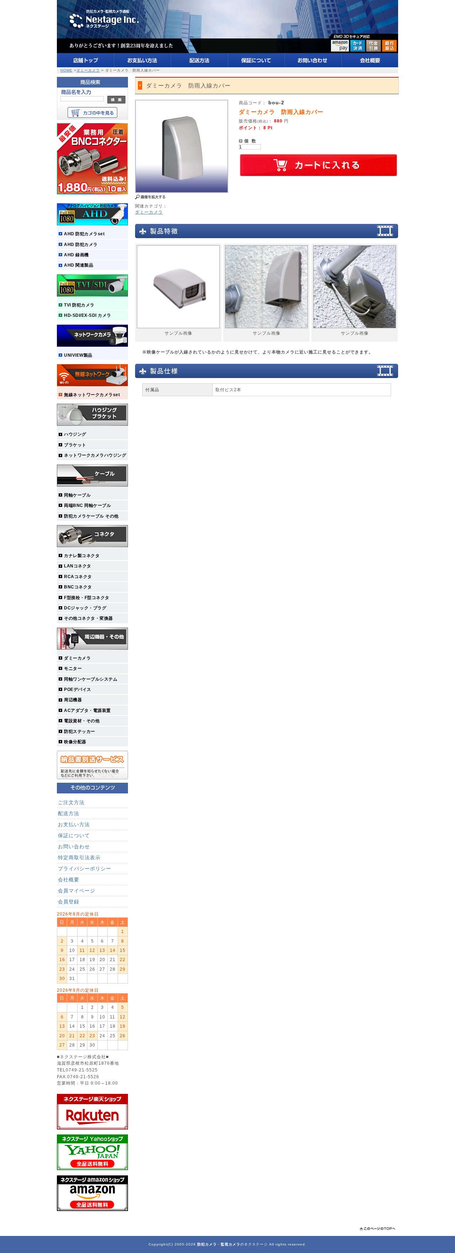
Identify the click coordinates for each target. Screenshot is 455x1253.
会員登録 (68, 902)
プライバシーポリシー (84, 868)
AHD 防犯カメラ (81, 244)
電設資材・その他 (82, 720)
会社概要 (68, 879)
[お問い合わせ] (313, 65)
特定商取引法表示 (79, 857)
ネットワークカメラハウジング (95, 455)
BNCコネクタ (78, 586)
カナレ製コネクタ (82, 555)
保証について (74, 835)
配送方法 (68, 813)
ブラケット (75, 444)
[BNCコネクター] (92, 192)
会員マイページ (76, 890)
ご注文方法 (71, 802)
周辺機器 (73, 699)
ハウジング (75, 434)
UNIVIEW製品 (78, 355)
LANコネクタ (77, 565)
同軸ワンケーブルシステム (90, 679)
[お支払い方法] (142, 65)
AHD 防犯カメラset (84, 233)
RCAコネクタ (78, 576)
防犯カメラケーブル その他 (91, 516)
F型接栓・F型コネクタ (86, 597)
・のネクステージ (232, 1244)
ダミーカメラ (88, 70)
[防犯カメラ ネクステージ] (227, 51)
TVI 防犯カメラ (79, 305)
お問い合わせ (74, 846)
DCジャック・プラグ (85, 607)
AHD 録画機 (76, 254)
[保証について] (256, 65)
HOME (66, 70)
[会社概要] (370, 65)
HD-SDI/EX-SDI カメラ (87, 315)
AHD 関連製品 (78, 265)
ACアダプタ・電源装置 (87, 710)
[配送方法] (199, 65)
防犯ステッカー (79, 731)
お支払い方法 (74, 824)
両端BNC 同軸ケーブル (87, 505)
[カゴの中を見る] (92, 116)
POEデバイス (77, 689)
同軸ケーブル (77, 495)
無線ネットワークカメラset (92, 394)
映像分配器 (75, 741)
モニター (73, 668)
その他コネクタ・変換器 (88, 618)
